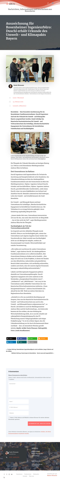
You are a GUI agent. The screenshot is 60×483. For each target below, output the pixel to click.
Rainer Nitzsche (52, 475)
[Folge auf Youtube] (11, 474)
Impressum (35, 466)
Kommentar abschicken (39, 423)
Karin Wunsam (19, 85)
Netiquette (36, 474)
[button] (11, 338)
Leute (14, 98)
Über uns (31, 476)
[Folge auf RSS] (4, 477)
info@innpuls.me (37, 464)
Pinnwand (21, 98)
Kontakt (25, 476)
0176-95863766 (14, 457)
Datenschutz (27, 474)
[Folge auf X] (6, 474)
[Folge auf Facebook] (4, 474)
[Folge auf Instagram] (9, 474)
